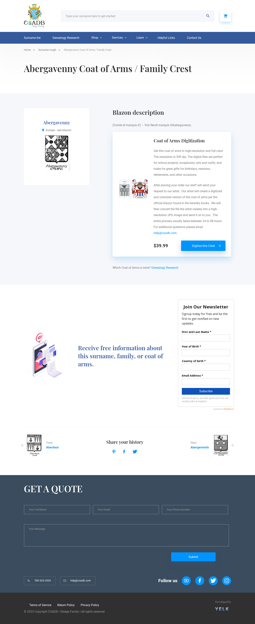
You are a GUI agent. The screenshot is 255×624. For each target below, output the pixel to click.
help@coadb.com (80, 580)
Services (117, 37)
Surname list (32, 38)
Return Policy (66, 605)
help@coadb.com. (166, 233)
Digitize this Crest (203, 246)
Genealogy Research (65, 38)
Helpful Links (166, 38)
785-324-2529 (42, 580)
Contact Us (194, 38)
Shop (94, 37)
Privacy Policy (90, 605)
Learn (140, 37)
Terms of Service (40, 605)
